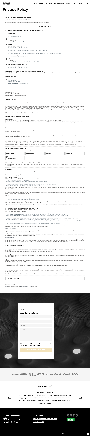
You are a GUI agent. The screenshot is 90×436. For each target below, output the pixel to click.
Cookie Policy (48, 171)
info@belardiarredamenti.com (45, 419)
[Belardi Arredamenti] (6, 3)
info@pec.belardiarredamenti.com (69, 433)
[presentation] (9, 398)
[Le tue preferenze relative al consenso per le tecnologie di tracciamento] (88, 434)
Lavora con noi (38, 422)
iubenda (6, 286)
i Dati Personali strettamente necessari (26, 286)
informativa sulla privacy (38, 344)
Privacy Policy (19, 433)
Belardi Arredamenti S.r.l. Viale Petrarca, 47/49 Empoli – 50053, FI (11, 419)
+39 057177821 (38, 416)
